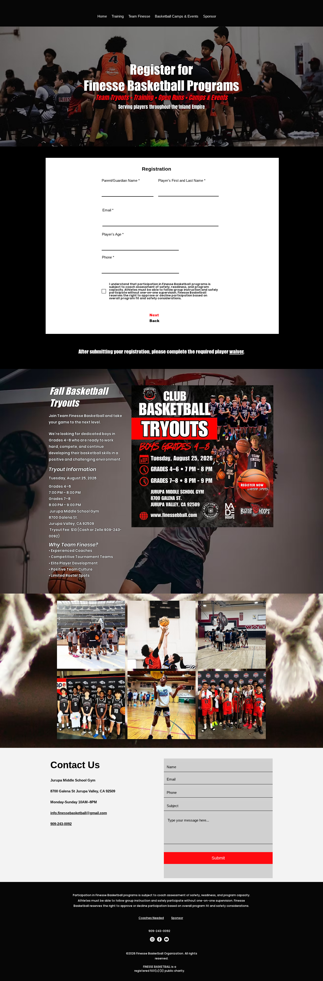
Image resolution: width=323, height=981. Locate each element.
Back (154, 321)
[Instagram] (152, 939)
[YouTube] (166, 939)
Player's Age (111, 234)
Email (106, 210)
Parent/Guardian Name (119, 180)
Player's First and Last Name (180, 180)
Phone (107, 257)
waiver (236, 351)
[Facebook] (159, 939)
